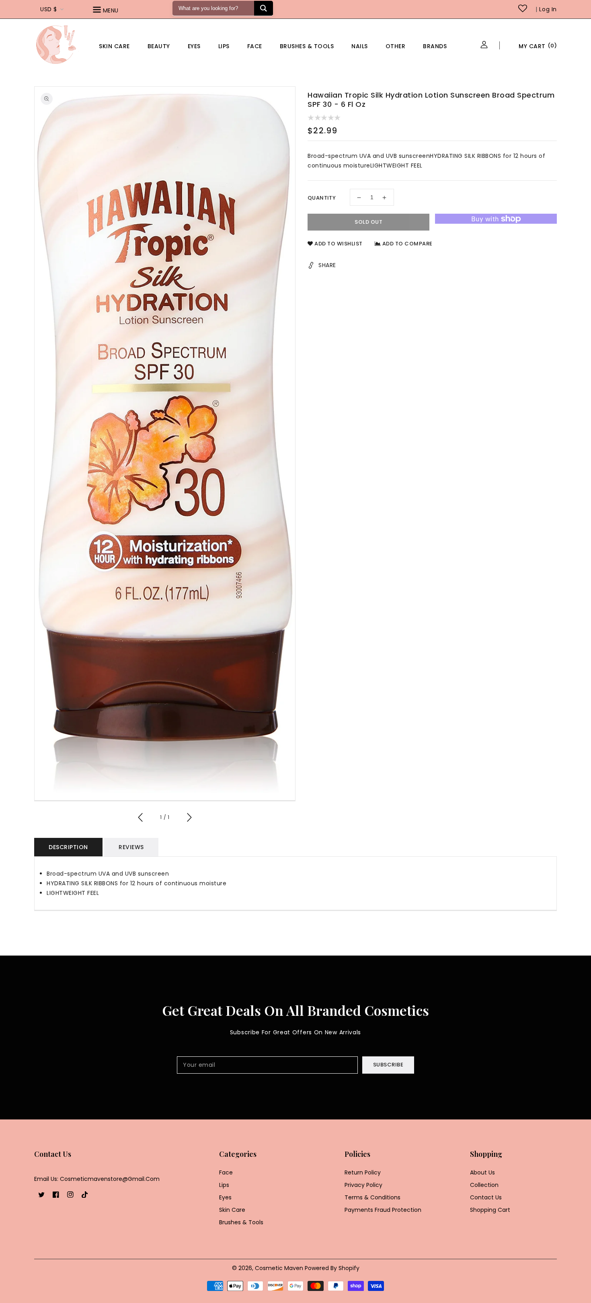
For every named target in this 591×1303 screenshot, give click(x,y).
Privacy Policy (363, 1185)
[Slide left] (140, 818)
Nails (359, 46)
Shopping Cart (490, 1210)
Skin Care (114, 46)
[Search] (263, 8)
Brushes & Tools (241, 1222)
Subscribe (388, 1064)
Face (254, 46)
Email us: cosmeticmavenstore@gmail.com (97, 1179)
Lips (224, 46)
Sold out (368, 222)
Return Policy (363, 1172)
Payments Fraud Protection (383, 1210)
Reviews (131, 847)
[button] (117, 11)
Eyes (194, 46)
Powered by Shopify (332, 1268)
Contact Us (486, 1197)
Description (68, 847)
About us (482, 1172)
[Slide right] (189, 818)
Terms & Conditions (372, 1197)
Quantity (322, 198)
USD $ (48, 9)
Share (327, 265)
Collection (484, 1185)
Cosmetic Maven (279, 1268)
